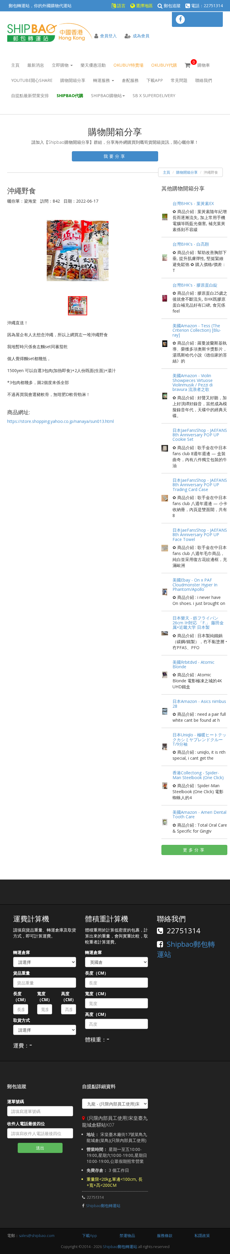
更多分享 (194, 850)
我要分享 (115, 156)
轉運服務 (102, 80)
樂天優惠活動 (93, 65)
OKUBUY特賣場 (128, 65)
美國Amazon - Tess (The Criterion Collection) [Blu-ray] (196, 330)
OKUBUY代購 (164, 65)
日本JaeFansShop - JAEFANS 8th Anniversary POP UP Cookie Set (199, 434)
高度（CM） (68, 996)
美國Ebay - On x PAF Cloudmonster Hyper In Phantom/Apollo (194, 584)
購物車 (201, 63)
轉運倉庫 (21, 952)
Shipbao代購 (70, 95)
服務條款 (164, 1235)
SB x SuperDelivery (154, 95)
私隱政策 (202, 1235)
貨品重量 (21, 973)
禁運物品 (127, 1235)
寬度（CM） (44, 996)
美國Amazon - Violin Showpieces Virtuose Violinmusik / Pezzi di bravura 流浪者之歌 (192, 382)
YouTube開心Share (31, 80)
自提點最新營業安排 (30, 95)
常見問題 (179, 80)
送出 (40, 1148)
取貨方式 (21, 1020)
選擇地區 (144, 5)
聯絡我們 (203, 80)
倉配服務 (130, 80)
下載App (154, 80)
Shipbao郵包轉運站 (103, 1205)
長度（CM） (20, 996)
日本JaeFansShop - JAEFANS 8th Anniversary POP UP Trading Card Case (199, 484)
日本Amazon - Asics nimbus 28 (199, 703)
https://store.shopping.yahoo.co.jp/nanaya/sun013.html (60, 421)
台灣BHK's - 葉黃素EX (193, 203)
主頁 (15, 65)
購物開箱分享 (72, 80)
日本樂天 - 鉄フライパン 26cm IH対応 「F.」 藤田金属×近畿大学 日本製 (198, 622)
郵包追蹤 (172, 5)
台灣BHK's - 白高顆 (190, 244)
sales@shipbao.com (37, 1235)
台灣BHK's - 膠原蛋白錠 (194, 285)
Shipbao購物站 (106, 95)
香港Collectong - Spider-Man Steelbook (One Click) (198, 775)
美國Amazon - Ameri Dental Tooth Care (199, 814)
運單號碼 (15, 1101)
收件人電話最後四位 (26, 1123)
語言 (120, 5)
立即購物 (61, 65)
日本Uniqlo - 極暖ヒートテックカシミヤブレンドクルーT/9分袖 (199, 739)
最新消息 (35, 65)
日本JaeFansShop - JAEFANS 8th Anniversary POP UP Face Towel (199, 534)
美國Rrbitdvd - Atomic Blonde (193, 664)
